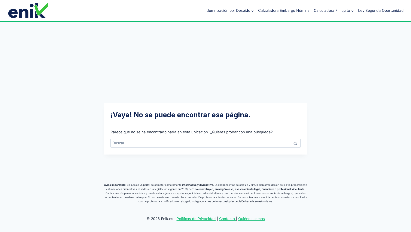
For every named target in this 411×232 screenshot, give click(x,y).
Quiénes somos (251, 219)
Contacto (227, 219)
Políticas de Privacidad (196, 219)
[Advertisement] (205, 54)
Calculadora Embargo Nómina (284, 10)
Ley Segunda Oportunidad (381, 10)
